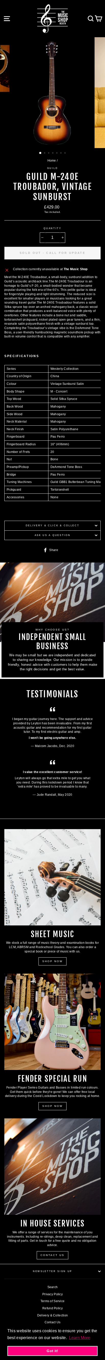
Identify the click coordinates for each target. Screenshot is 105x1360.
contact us (52, 1255)
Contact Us (53, 1322)
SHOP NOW (52, 961)
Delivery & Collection (52, 1315)
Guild (52, 168)
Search (52, 1287)
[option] (52, 92)
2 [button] (45, 153)
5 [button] (57, 153)
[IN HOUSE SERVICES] (52, 1166)
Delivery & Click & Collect (53, 525)
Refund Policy (52, 1308)
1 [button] (40, 153)
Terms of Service (53, 1301)
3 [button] (49, 153)
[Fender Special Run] (52, 1022)
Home (51, 160)
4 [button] (53, 153)
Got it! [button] (52, 1351)
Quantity (52, 228)
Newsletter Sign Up (52, 1271)
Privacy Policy (52, 1294)
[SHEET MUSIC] (52, 877)
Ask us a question (53, 535)
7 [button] (65, 153)
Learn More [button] (79, 1338)
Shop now (52, 1106)
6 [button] (61, 153)
